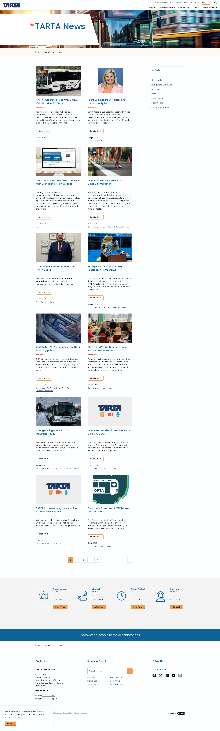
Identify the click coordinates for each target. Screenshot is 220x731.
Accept (10, 723)
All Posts (155, 70)
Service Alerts (162, 2)
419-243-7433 (48, 695)
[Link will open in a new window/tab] (154, 675)
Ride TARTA (92, 677)
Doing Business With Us (161, 84)
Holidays (57, 683)
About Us (91, 684)
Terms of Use (15, 717)
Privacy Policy (68, 713)
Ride (151, 7)
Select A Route (190, 2)
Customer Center (166, 7)
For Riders (103, 227)
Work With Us (209, 7)
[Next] (130, 560)
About (196, 7)
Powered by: (172, 713)
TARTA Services (117, 677)
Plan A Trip (205, 3)
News (38, 141)
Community (183, 7)
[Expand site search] (215, 2)
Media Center (93, 681)
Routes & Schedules (116, 227)
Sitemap (84, 713)
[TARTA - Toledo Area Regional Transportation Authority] (11, 5)
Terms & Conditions (54, 713)
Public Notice (157, 103)
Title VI (76, 713)
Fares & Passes (176, 2)
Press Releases (94, 141)
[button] (130, 671)
